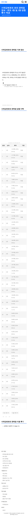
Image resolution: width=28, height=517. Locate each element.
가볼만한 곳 (4, 470)
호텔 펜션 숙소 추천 (7, 478)
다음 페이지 (15, 413)
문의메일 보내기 (14, 514)
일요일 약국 (5, 488)
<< (3, 416)
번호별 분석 (5, 467)
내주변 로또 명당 (7, 461)
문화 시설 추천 (6, 480)
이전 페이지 (6, 413)
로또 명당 (4, 2)
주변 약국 (3, 483)
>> (9, 416)
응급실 (4, 496)
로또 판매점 (5, 458)
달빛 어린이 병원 (7, 498)
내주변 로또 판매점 (7, 463)
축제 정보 (5, 475)
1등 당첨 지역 (6, 465)
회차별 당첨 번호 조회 (8, 454)
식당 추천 (5, 473)
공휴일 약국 (5, 486)
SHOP (2, 507)
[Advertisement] (14, 33)
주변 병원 (3, 491)
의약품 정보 (4, 501)
